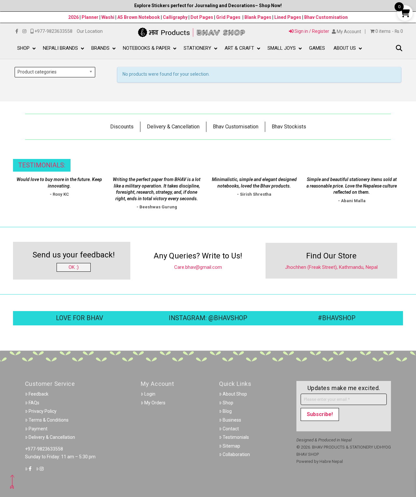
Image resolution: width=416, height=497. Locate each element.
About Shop (235, 394)
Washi (107, 17)
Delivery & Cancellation (52, 437)
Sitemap (231, 446)
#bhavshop (337, 318)
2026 (73, 17)
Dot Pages (201, 17)
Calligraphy (175, 17)
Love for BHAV (79, 318)
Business (232, 420)
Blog (227, 411)
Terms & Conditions (49, 420)
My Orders (154, 402)
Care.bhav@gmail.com (198, 267)
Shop (228, 402)
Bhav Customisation (326, 17)
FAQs (34, 402)
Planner (90, 17)
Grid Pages (228, 17)
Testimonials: (41, 165)
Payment (38, 428)
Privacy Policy (43, 411)
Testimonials (236, 437)
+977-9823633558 (44, 448)
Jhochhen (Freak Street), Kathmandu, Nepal (331, 267)
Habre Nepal (331, 461)
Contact (231, 428)
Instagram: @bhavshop (208, 318)
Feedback (38, 394)
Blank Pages (257, 17)
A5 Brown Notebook (139, 17)
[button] (399, 48)
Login (149, 394)
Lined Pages (288, 17)
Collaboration (236, 454)
